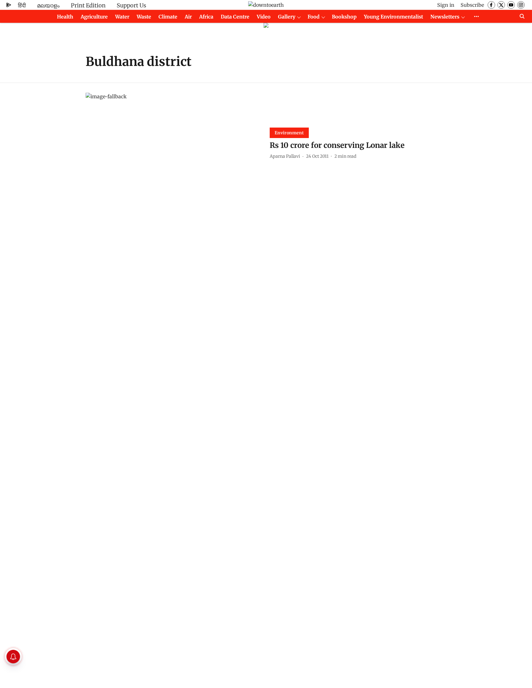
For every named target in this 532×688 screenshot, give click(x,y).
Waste (144, 17)
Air (188, 17)
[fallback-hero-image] (174, 142)
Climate (168, 17)
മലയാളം (48, 5)
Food (314, 17)
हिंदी (22, 5)
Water (122, 17)
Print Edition (88, 5)
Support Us (131, 5)
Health (65, 17)
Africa (206, 17)
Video (264, 17)
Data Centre (235, 17)
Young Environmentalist (393, 17)
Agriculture (94, 17)
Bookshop (344, 17)
